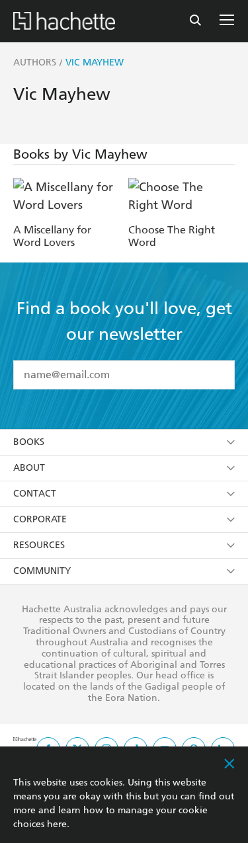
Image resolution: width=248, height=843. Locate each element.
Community (42, 571)
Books (28, 442)
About (29, 467)
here (57, 824)
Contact (34, 493)
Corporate (40, 519)
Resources (39, 545)
